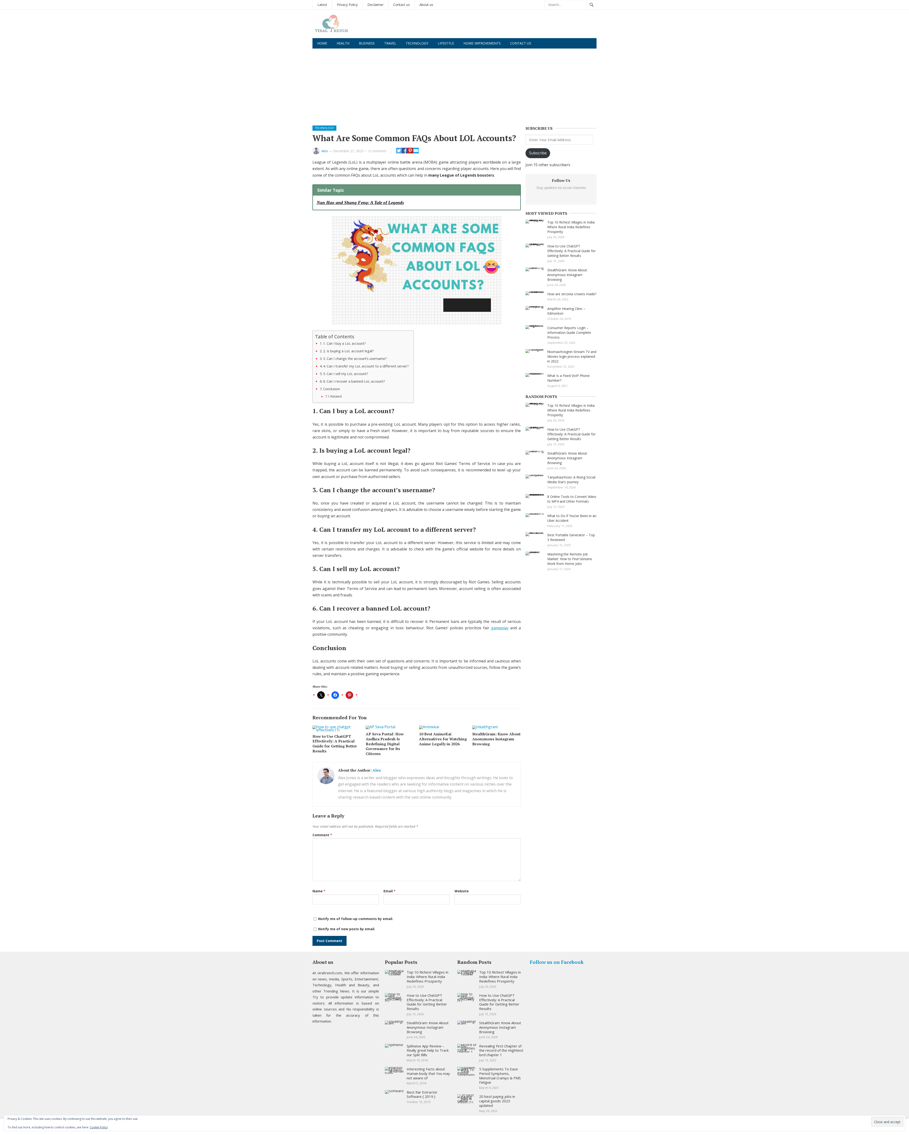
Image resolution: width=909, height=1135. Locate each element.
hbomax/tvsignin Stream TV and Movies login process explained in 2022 (571, 356)
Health (343, 43)
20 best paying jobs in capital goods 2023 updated (497, 1101)
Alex (324, 151)
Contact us (401, 4)
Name (318, 891)
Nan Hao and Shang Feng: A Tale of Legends (360, 202)
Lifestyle (446, 43)
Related (336, 396)
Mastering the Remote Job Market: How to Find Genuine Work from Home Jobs (569, 559)
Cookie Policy (99, 1127)
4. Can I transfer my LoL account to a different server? (366, 366)
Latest (322, 4)
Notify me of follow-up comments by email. (355, 918)
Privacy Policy (347, 4)
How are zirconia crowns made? (571, 294)
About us (426, 4)
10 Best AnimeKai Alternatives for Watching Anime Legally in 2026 (443, 738)
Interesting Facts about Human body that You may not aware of (428, 1073)
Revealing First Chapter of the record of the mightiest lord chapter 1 (501, 1050)
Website (461, 891)
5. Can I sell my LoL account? (345, 373)
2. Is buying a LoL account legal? (348, 351)
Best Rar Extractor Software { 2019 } (422, 1094)
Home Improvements (482, 43)
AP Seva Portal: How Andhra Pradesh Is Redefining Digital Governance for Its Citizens (385, 743)
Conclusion (331, 389)
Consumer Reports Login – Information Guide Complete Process (569, 333)
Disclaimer (375, 4)
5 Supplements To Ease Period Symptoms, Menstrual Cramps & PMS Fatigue (500, 1076)
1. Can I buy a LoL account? (344, 343)
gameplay (499, 627)
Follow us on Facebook (557, 962)
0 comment (377, 151)
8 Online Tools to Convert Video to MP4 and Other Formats (571, 499)
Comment (322, 835)
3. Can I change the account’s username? (355, 358)
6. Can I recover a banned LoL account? (354, 381)
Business (367, 43)
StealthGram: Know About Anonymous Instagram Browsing (496, 738)
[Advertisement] (454, 84)
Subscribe (538, 153)
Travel (390, 43)
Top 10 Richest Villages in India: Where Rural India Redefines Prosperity (571, 227)
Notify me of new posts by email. (346, 929)
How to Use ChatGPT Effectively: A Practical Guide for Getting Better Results (334, 744)
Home (322, 43)
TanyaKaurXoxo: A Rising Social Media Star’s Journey (571, 479)
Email (389, 891)
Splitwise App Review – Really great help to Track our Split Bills (428, 1050)
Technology (417, 43)
